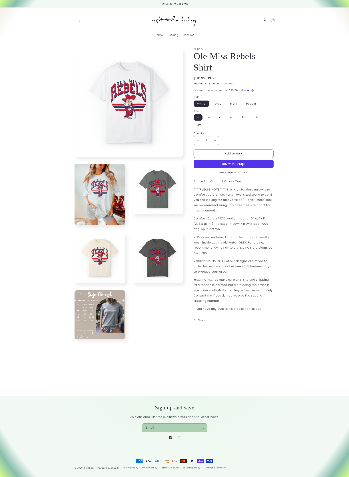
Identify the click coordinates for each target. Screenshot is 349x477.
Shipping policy (191, 467)
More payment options (233, 172)
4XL (199, 125)
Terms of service (170, 467)
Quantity (199, 133)
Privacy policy (149, 467)
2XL (244, 117)
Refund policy (130, 467)
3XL (257, 117)
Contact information (215, 467)
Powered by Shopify (108, 467)
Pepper (251, 103)
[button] (79, 20)
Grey (218, 103)
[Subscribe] (203, 427)
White (201, 103)
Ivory (233, 103)
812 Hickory (90, 467)
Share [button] (202, 320)
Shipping (199, 83)
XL (231, 117)
